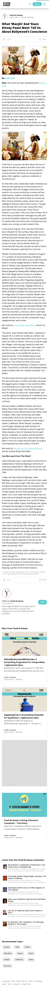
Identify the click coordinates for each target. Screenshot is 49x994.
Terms (9, 984)
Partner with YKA (22, 981)
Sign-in (37, 4)
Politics (27, 947)
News (31, 959)
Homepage (6, 981)
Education (8, 953)
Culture (20, 953)
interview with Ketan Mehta (24, 325)
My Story (7, 966)
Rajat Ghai (10, 78)
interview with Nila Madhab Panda (27, 448)
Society (7, 947)
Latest (30, 953)
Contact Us (17, 984)
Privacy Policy (26, 984)
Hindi (17, 947)
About (13, 981)
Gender (7, 959)
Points (31, 981)
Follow (42, 602)
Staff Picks (19, 959)
